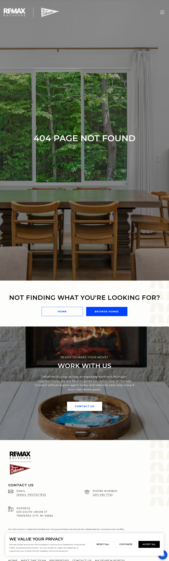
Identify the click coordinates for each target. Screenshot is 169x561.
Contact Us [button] (84, 406)
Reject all (103, 544)
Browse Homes (107, 311)
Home (62, 311)
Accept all (149, 544)
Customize (125, 544)
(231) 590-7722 (103, 494)
